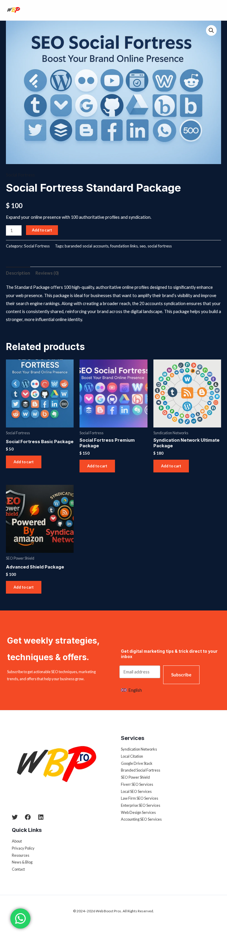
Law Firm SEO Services (139, 798)
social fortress (159, 246)
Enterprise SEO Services (140, 805)
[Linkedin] (41, 817)
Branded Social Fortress (140, 770)
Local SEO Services (136, 791)
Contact (18, 869)
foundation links (124, 246)
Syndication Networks (139, 749)
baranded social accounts (86, 246)
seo (143, 246)
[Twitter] (15, 817)
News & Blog (22, 862)
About (17, 841)
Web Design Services (138, 812)
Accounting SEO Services (141, 819)
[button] (211, 30)
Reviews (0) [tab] (47, 273)
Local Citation (132, 756)
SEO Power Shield (135, 777)
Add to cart (42, 230)
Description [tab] (18, 273)
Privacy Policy (23, 848)
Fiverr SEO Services (137, 784)
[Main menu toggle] (217, 10)
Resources (20, 855)
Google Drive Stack (137, 763)
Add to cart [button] (24, 461)
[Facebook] (28, 817)
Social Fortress (20, 174)
